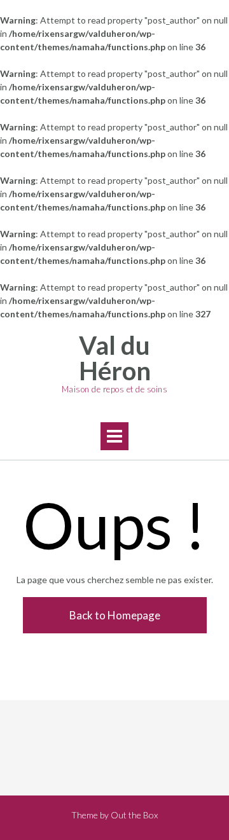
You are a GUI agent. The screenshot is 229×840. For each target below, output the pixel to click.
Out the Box (134, 814)
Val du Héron (115, 358)
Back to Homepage (114, 615)
